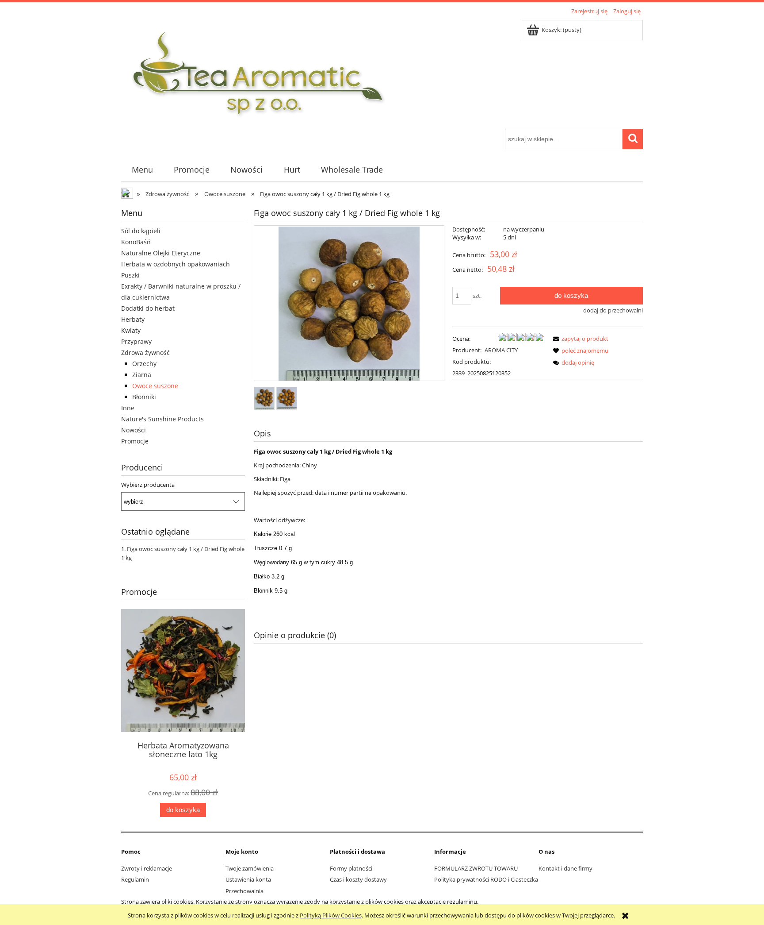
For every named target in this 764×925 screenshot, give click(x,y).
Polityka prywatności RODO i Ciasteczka (486, 879)
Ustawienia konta (248, 879)
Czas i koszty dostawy (358, 879)
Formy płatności (351, 868)
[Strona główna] (258, 73)
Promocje (135, 441)
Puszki (130, 275)
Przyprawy (136, 341)
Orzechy (144, 363)
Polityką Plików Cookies (331, 915)
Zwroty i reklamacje (146, 868)
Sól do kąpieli (140, 231)
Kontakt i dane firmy (565, 868)
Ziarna (141, 374)
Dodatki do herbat (148, 308)
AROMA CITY (501, 350)
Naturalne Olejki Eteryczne (160, 253)
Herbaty (133, 319)
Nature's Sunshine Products (162, 419)
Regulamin (135, 879)
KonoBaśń (136, 242)
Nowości (133, 430)
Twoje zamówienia (249, 868)
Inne (127, 408)
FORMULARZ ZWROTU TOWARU (476, 868)
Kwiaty (131, 330)
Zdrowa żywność (145, 352)
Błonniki (144, 397)
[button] (579, 339)
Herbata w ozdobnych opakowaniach (175, 264)
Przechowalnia (244, 891)
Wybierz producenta (148, 485)
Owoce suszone (155, 386)
